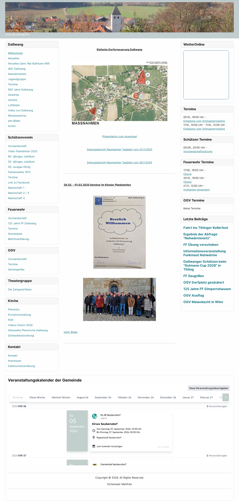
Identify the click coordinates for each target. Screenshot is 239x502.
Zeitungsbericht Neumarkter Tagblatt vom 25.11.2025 (119, 149)
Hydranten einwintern (196, 189)
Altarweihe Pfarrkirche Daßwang (28, 330)
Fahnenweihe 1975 (19, 172)
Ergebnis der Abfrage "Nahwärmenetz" (200, 236)
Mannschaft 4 (16, 198)
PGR (10, 319)
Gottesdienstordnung (21, 335)
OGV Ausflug (193, 295)
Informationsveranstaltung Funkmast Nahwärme (204, 253)
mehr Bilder (71, 332)
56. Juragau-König (19, 166)
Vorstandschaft (17, 146)
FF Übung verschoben (200, 245)
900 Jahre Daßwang (20, 89)
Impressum (14, 360)
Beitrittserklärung (18, 239)
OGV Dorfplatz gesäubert (203, 282)
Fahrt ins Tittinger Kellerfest (205, 228)
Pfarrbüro (14, 309)
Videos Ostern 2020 (20, 325)
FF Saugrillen (193, 276)
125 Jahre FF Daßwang (22, 223)
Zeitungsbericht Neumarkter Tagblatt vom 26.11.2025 (119, 162)
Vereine (12, 100)
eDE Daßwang (17, 68)
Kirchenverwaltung (19, 314)
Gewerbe (13, 94)
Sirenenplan (15, 233)
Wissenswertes (17, 115)
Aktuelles (13, 58)
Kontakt (12, 355)
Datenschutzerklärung (21, 366)
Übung (187, 174)
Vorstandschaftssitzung (197, 151)
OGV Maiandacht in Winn (203, 302)
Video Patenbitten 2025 (22, 151)
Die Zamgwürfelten (20, 289)
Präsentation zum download (119, 136)
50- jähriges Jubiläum (21, 161)
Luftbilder (14, 105)
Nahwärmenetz (17, 74)
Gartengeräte (16, 269)
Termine (13, 84)
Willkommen (15, 53)
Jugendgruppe (17, 79)
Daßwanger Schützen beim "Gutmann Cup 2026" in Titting (204, 265)
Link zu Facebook (19, 182)
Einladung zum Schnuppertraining (204, 121)
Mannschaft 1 (16, 187)
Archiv (12, 126)
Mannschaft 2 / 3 (18, 193)
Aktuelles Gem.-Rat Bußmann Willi (29, 63)
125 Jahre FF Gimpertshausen (207, 289)
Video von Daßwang (20, 110)
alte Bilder (14, 120)
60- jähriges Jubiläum (21, 156)
